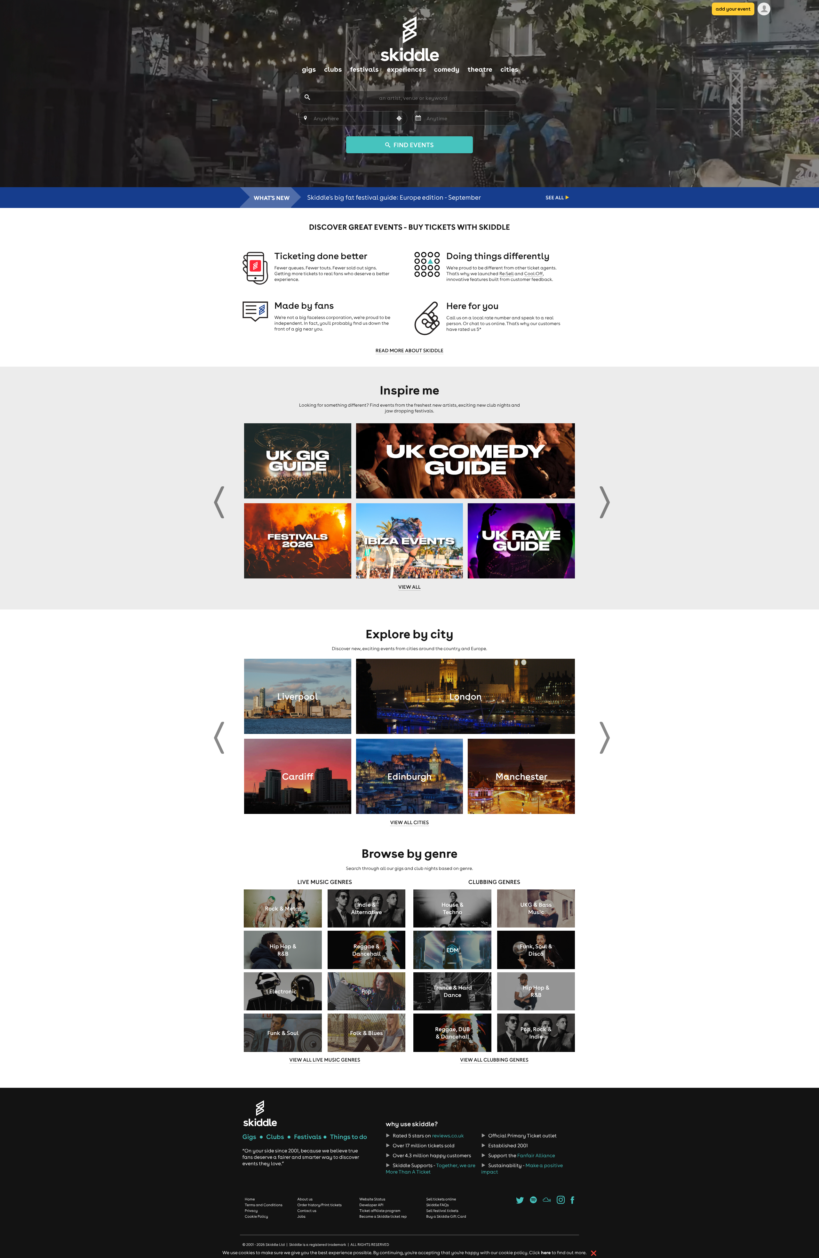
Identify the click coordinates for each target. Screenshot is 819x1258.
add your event (733, 9)
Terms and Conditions (263, 1205)
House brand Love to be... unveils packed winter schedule (392, 198)
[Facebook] (572, 1202)
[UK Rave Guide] (521, 540)
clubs (333, 69)
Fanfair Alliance (536, 1155)
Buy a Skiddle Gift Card (446, 1216)
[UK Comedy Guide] (465, 460)
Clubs (275, 1137)
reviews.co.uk (448, 1136)
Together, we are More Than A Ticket (430, 1168)
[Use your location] (399, 119)
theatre (480, 69)
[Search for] (307, 97)
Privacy (251, 1210)
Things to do (348, 1137)
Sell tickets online (441, 1199)
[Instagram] (561, 1202)
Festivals (308, 1137)
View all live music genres (324, 1060)
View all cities (409, 822)
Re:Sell (506, 273)
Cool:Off (533, 273)
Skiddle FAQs (437, 1205)
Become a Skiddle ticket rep (383, 1216)
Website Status (372, 1199)
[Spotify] (533, 1202)
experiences (406, 69)
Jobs (301, 1216)
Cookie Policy (256, 1216)
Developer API (371, 1205)
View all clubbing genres (494, 1060)
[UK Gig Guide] (297, 460)
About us (305, 1199)
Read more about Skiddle (409, 350)
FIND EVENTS (413, 145)
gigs (309, 69)
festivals (364, 69)
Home (250, 1199)
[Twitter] (520, 1202)
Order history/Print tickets (319, 1205)
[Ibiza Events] (409, 540)
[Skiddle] (260, 1113)
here (546, 1252)
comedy (446, 69)
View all (409, 587)
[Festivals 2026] (297, 540)
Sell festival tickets (442, 1210)
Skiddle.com (409, 38)
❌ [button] (594, 1253)
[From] (418, 118)
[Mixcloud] (547, 1202)
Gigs (249, 1137)
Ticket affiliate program (379, 1210)
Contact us (306, 1210)
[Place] (305, 118)
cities (509, 69)
